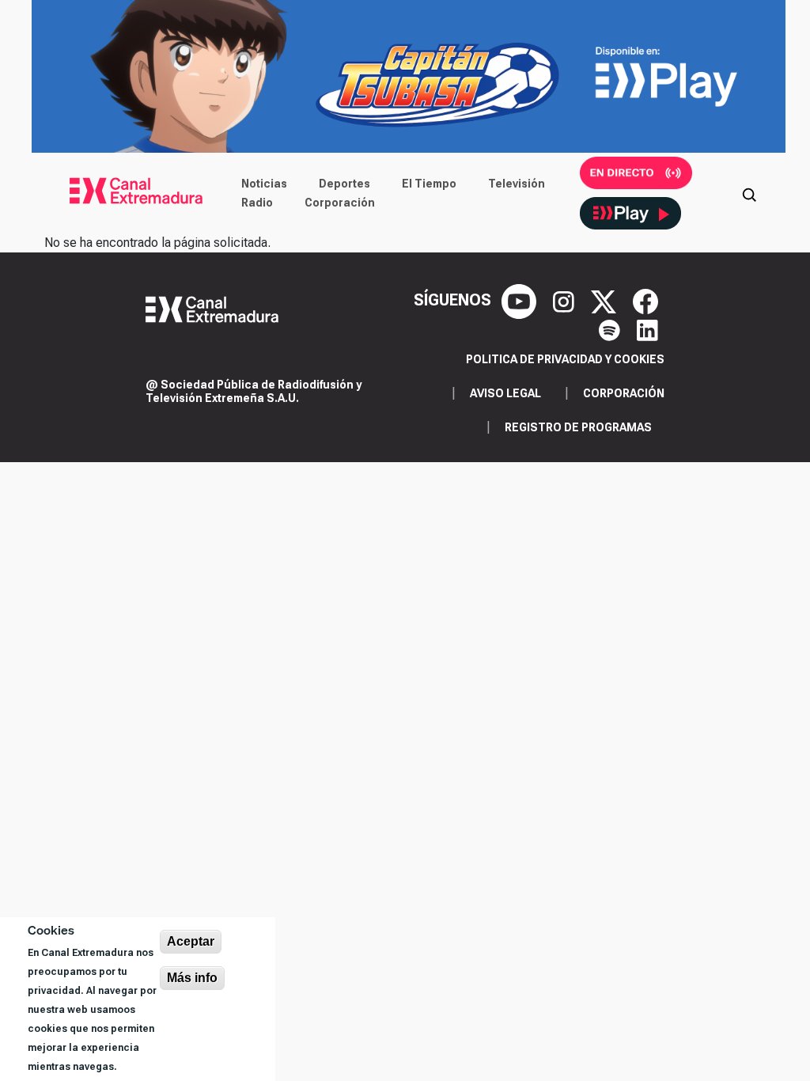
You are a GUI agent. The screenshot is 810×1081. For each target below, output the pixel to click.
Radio (257, 202)
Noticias (264, 183)
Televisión (516, 183)
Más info (192, 977)
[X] (605, 299)
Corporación (340, 202)
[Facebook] (645, 299)
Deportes (344, 183)
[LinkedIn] (647, 328)
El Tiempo (429, 183)
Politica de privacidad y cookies (565, 359)
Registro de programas (578, 427)
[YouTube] (521, 299)
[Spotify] (611, 328)
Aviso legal (505, 393)
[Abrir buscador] (749, 193)
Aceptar (190, 941)
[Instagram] (565, 299)
